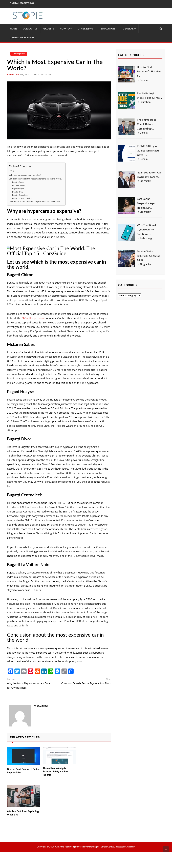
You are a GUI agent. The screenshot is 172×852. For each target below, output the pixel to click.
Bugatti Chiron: (18, 182)
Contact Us (30, 28)
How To (65, 28)
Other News (86, 28)
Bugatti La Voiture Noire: (22, 198)
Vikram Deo (13, 75)
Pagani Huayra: (18, 189)
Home (13, 28)
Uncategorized (19, 54)
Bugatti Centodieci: (20, 195)
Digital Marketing (22, 37)
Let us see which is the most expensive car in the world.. (35, 179)
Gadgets (48, 28)
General (128, 28)
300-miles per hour (33, 318)
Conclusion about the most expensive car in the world (34, 202)
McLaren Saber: (18, 186)
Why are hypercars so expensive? (25, 175)
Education (108, 28)
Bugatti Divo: (17, 192)
